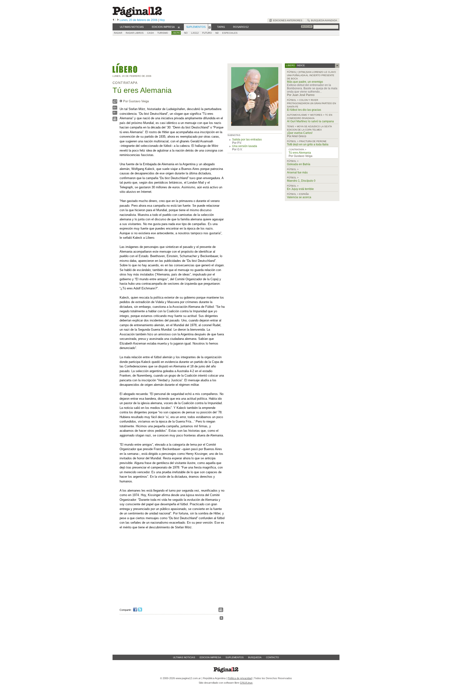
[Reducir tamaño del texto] (115, 113)
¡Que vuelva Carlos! (299, 133)
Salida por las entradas (247, 139)
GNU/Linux (246, 682)
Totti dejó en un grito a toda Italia (307, 144)
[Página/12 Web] (137, 16)
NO (186, 33)
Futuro (207, 33)
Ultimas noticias (184, 657)
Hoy (162, 20)
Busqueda (255, 657)
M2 (217, 33)
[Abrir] (178, 27)
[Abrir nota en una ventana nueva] (115, 102)
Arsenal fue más (297, 172)
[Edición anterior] (113, 20)
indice (300, 65)
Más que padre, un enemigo (305, 81)
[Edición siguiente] (118, 20)
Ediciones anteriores (287, 20)
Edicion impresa (210, 657)
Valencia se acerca (299, 197)
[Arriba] (221, 618)
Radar (118, 33)
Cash (150, 33)
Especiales (230, 33)
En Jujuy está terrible (300, 189)
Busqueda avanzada (323, 20)
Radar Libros (135, 33)
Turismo (162, 33)
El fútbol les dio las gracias (304, 109)
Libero (176, 33)
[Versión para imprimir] (115, 120)
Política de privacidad (240, 678)
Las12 (195, 33)
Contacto (272, 657)
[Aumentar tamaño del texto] (115, 109)
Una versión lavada (244, 146)
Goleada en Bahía (298, 164)
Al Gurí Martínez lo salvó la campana (310, 121)
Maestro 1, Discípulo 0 (301, 180)
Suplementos (235, 657)
